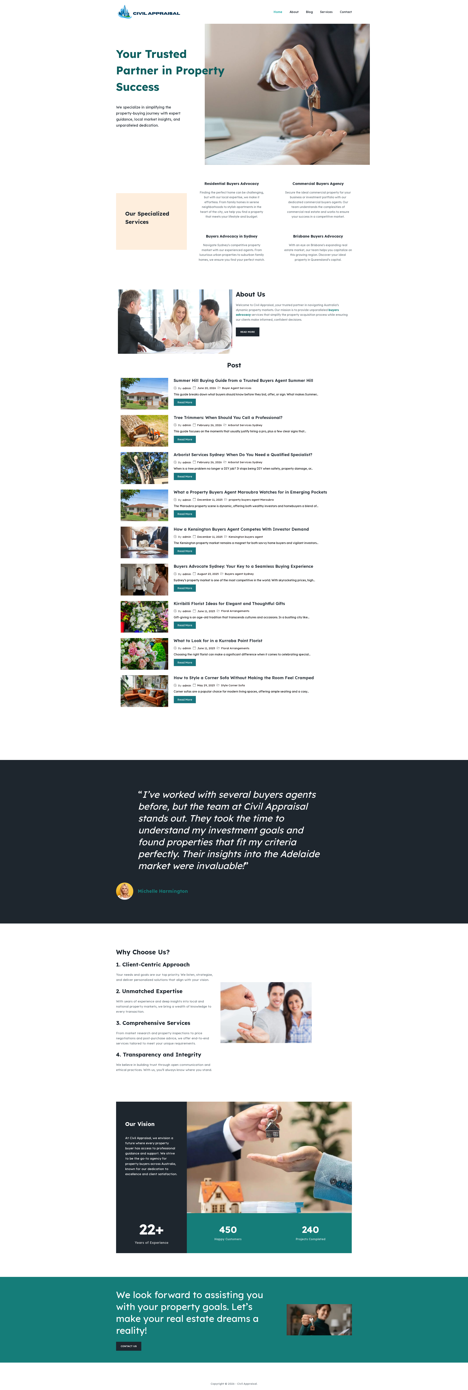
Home (278, 12)
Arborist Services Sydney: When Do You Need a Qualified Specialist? (243, 454)
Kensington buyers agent (246, 536)
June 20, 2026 (206, 388)
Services (326, 12)
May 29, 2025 (206, 685)
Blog (309, 12)
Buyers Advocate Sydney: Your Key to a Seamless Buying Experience (243, 566)
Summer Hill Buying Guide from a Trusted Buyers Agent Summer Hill (243, 380)
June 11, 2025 (206, 611)
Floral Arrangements (235, 611)
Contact (346, 12)
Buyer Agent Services (236, 388)
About (294, 12)
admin (186, 388)
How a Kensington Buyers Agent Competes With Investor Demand (241, 529)
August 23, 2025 (208, 573)
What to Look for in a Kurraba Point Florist (218, 640)
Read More (185, 402)
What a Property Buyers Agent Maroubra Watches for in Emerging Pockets (250, 492)
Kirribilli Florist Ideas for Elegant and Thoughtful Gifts (229, 603)
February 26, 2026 (209, 425)
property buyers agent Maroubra (251, 499)
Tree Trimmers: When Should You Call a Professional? (228, 417)
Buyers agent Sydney (239, 574)
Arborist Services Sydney (245, 425)
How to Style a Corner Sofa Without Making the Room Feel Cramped (244, 677)
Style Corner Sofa (233, 685)
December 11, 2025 (209, 499)
